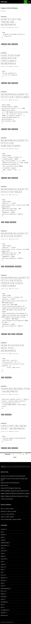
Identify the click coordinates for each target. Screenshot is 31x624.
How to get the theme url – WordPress (11, 22)
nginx (2, 583)
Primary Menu (29, 2)
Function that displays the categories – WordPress (10, 59)
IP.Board (3, 556)
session (2, 599)
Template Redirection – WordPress (15, 390)
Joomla (2, 564)
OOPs (2, 585)
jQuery (2, 567)
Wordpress (4, 16)
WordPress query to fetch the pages (14, 190)
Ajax (2, 532)
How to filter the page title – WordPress (12, 348)
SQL (2, 604)
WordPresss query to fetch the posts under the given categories (15, 281)
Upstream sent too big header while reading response (13, 476)
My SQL (2, 580)
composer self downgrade (7, 498)
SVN (2, 607)
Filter (2, 548)
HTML (2, 553)
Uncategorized (4, 610)
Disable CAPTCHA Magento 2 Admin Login (11, 488)
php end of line (10, 514)
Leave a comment (14, 27)
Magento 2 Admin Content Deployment (10, 482)
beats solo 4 (3, 511)
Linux (2, 575)
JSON (2, 569)
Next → (15, 457)
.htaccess (3, 529)
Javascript (3, 558)
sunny (2, 508)
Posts (7, 222)
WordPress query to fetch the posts (14, 235)
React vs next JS (4, 485)
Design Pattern (4, 545)
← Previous (7, 454)
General (2, 550)
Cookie (2, 540)
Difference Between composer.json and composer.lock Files (14, 490)
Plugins (2, 593)
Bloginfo (4, 44)
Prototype (3, 596)
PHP (9, 44)
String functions (10, 266)
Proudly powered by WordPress (7, 622)
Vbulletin (3, 612)
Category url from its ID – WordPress (13, 427)
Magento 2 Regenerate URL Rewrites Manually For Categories (15, 493)
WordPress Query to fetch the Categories (15, 96)
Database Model (4, 542)
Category (4, 83)
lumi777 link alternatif (6, 519)
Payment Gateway (5, 588)
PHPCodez (4, 2)
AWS (2, 537)
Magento (3, 577)
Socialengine (4, 602)
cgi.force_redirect (9, 508)
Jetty (2, 561)
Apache (2, 534)
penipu (2, 516)
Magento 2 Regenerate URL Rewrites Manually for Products (15, 496)
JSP (1, 572)
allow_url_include (12, 511)
